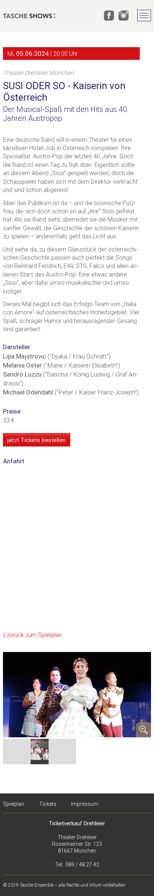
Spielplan (13, 804)
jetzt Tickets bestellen (36, 440)
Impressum (84, 804)
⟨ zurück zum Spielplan (32, 635)
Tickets (47, 804)
